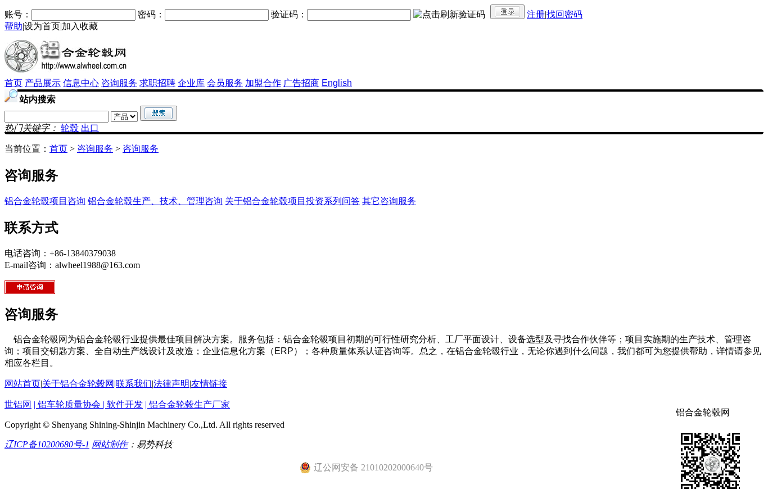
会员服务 (225, 83)
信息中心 (81, 83)
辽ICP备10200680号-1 (46, 444)
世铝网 (17, 404)
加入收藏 (80, 26)
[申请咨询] (29, 291)
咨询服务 (119, 83)
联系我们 (134, 383)
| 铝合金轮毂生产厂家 (187, 404)
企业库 (191, 83)
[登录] (507, 11)
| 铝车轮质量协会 (68, 404)
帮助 (13, 26)
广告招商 (301, 83)
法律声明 (171, 383)
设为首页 (42, 26)
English (337, 83)
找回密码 (564, 14)
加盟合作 (263, 83)
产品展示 (43, 83)
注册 (536, 14)
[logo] (67, 74)
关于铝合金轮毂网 (78, 383)
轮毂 (70, 128)
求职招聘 (157, 83)
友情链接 (209, 383)
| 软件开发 (123, 404)
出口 (90, 128)
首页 (13, 83)
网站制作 (110, 444)
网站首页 (22, 383)
